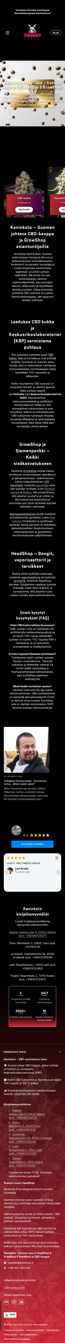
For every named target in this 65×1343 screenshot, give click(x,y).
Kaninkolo (18, 1324)
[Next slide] (58, 873)
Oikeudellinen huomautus (17, 1339)
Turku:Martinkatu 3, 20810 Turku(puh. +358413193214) (24, 1126)
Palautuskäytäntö (35, 1330)
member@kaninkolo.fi (20, 1262)
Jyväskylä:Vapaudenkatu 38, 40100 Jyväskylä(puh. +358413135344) (30, 1138)
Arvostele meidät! (32, 844)
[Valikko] (7, 33)
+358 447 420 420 (19, 1267)
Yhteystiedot (10, 1334)
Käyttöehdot (53, 1330)
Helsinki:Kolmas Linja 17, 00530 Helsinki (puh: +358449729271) (27, 1114)
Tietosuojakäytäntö (13, 1330)
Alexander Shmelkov (29, 868)
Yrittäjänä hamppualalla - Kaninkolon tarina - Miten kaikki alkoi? (25, 782)
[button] (55, 33)
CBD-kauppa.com (14, 1287)
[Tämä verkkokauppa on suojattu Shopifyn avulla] (10, 1315)
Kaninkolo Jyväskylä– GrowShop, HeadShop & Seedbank (37, 827)
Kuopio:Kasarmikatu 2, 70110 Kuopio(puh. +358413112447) (26, 1162)
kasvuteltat (42, 485)
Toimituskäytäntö (28, 1334)
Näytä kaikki (24, 209)
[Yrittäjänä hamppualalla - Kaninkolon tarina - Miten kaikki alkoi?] (26, 750)
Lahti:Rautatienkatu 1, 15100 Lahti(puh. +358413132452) (25, 1150)
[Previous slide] (7, 873)
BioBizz (27, 492)
